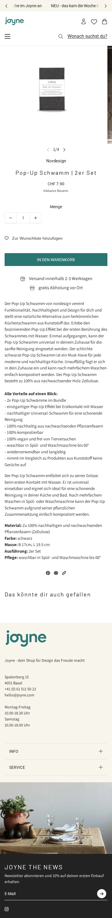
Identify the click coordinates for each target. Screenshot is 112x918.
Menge (56, 206)
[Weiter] (106, 5)
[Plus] (36, 217)
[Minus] (11, 217)
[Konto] (83, 21)
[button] (64, 573)
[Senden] (101, 893)
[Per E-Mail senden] (56, 573)
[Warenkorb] (104, 21)
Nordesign (56, 160)
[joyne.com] (14, 21)
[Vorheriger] (6, 5)
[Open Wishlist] (94, 22)
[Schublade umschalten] (7, 36)
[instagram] (6, 909)
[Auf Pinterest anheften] (48, 573)
